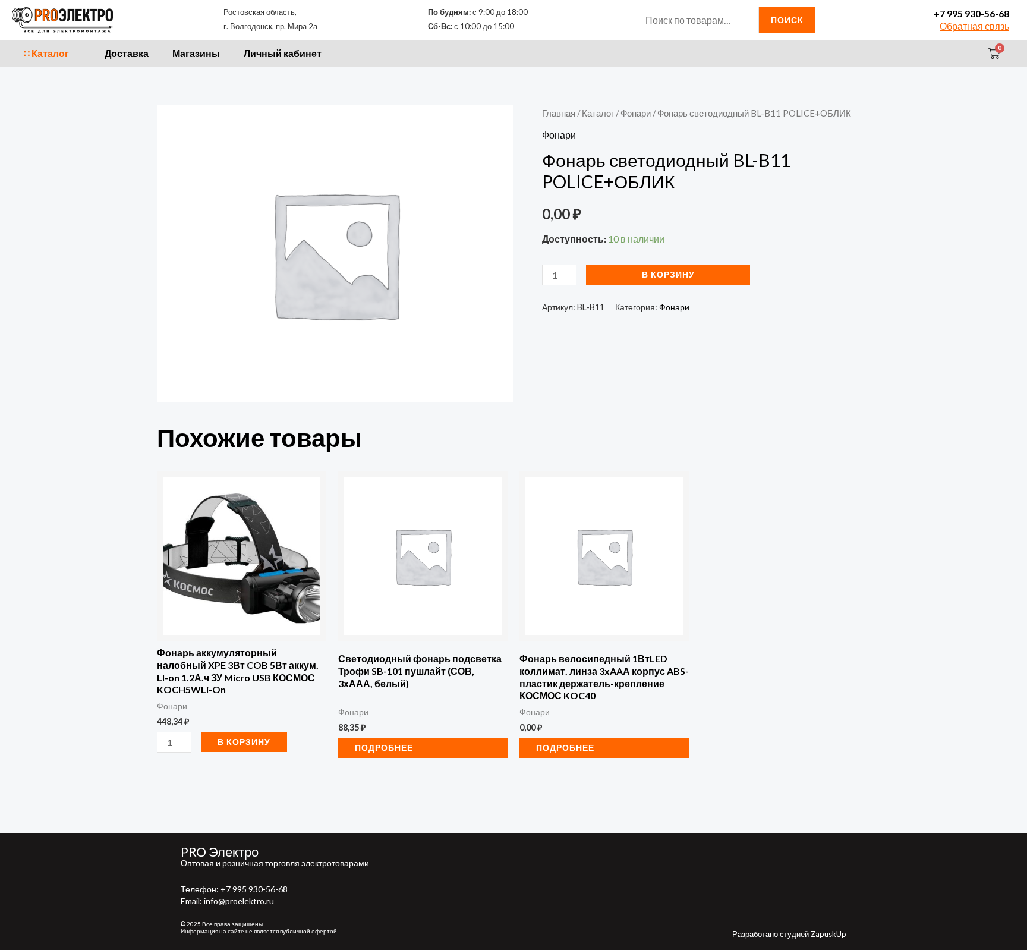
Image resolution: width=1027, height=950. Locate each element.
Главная (558, 113)
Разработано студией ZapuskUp (789, 934)
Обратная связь (974, 26)
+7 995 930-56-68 (971, 13)
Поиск (787, 20)
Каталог (598, 113)
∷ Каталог (46, 53)
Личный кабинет (283, 53)
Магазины (196, 53)
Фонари (635, 113)
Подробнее (384, 748)
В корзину (668, 274)
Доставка (127, 53)
